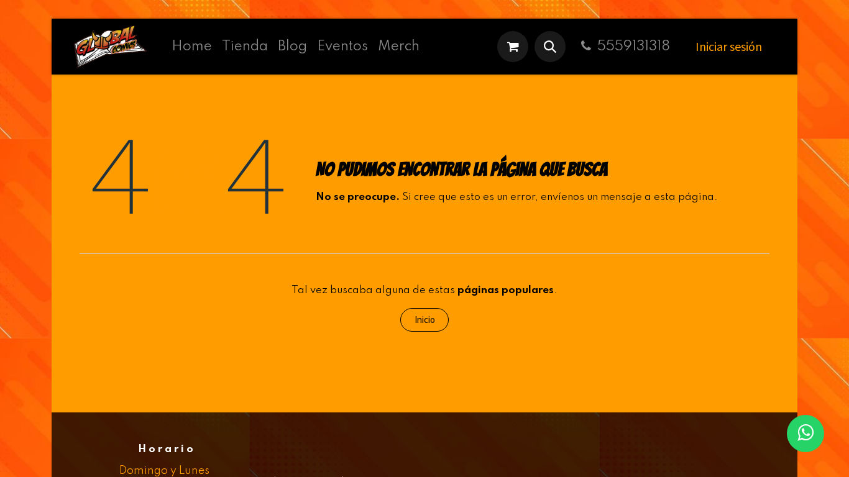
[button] (550, 46)
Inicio (425, 319)
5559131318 (633, 46)
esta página (684, 197)
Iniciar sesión (728, 46)
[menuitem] (192, 46)
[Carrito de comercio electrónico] (512, 46)
